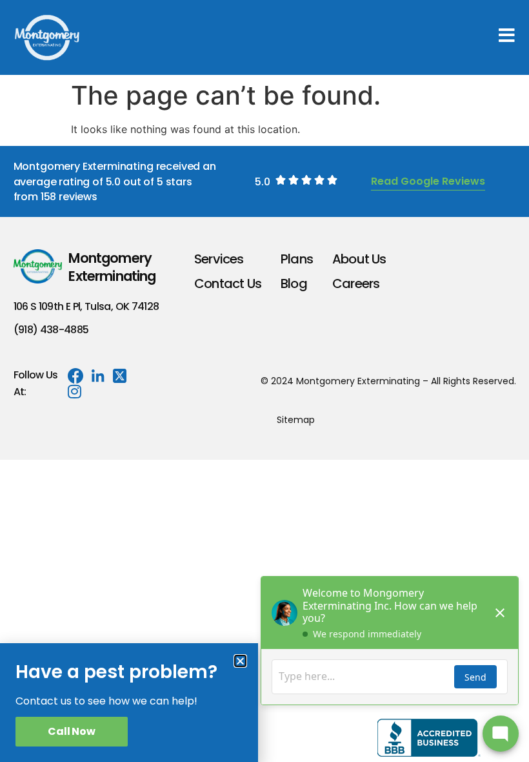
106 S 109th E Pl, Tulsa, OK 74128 (86, 306)
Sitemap (296, 419)
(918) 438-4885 (51, 329)
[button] (240, 661)
